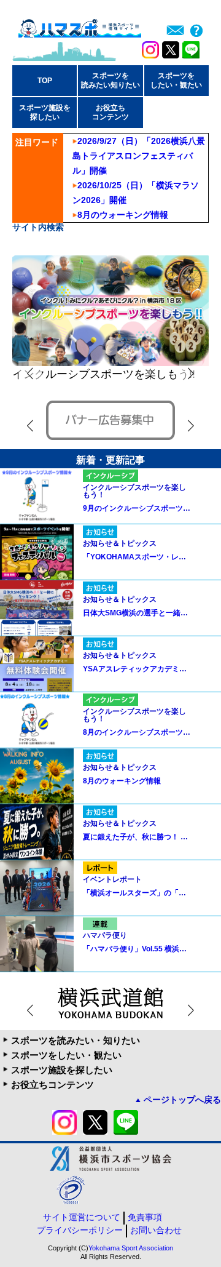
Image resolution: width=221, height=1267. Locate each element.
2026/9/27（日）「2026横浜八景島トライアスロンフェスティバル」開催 (138, 155)
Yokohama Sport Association (130, 1248)
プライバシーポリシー (80, 1230)
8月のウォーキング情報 (122, 215)
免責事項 (145, 1217)
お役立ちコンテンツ (52, 1084)
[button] (191, 373)
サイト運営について (81, 1217)
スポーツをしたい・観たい (66, 1055)
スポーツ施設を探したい (61, 1070)
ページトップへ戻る (182, 1100)
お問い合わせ (156, 1230)
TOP (44, 80)
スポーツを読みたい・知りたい (75, 1040)
